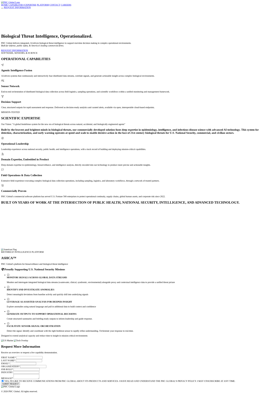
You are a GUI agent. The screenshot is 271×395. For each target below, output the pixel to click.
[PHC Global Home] (10, 2)
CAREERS (66, 5)
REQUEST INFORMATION (17, 7)
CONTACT (54, 5)
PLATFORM (43, 5)
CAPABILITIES (16, 5)
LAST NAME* (8, 360)
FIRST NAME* (8, 357)
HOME (4, 5)
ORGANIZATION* (10, 366)
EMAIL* (5, 363)
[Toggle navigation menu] (2, 8)
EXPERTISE (30, 5)
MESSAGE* (7, 378)
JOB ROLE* (7, 369)
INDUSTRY (7, 372)
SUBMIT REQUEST (10, 384)
